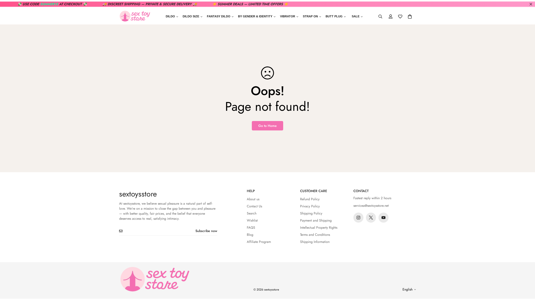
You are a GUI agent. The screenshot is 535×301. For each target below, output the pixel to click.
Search (251, 213)
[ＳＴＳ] (134, 16)
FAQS (251, 227)
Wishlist (252, 220)
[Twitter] (371, 218)
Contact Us (254, 206)
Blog (250, 234)
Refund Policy (310, 199)
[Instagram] (358, 218)
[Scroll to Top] (527, 278)
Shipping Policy (311, 213)
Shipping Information (315, 241)
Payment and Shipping (316, 220)
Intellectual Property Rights (318, 227)
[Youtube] (383, 218)
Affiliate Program (259, 241)
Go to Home (267, 125)
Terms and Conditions (315, 234)
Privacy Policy (310, 206)
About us (253, 199)
